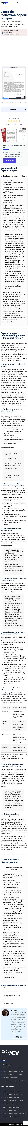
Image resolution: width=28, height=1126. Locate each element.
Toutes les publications (18, 1037)
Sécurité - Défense (14, 34)
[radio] (8, 121)
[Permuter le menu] (18, 3)
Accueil (3, 24)
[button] (25, 109)
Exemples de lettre (12, 24)
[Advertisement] (14, 51)
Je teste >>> (10, 160)
